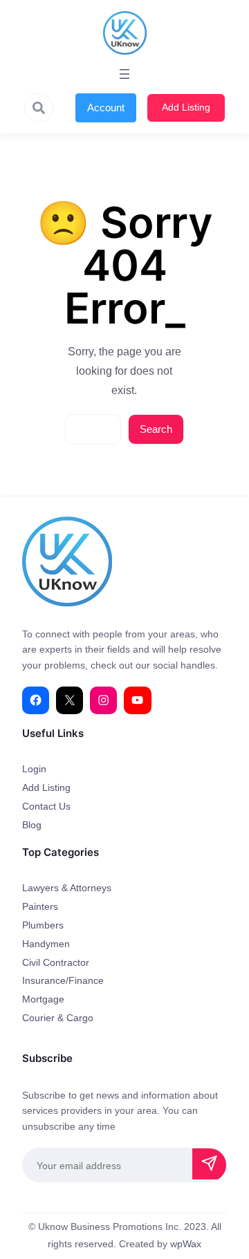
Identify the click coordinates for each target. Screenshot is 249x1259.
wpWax (185, 1243)
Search (156, 429)
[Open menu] (124, 74)
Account (105, 107)
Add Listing (186, 107)
